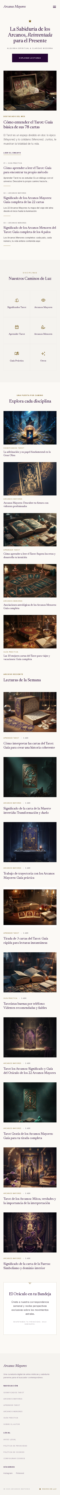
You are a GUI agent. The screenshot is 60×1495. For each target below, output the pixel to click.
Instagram (8, 1473)
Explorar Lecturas (30, 58)
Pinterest (20, 1473)
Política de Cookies (13, 1452)
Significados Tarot (13, 1393)
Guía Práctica (10, 1418)
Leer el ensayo (12, 153)
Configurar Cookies (14, 1458)
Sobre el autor (11, 1424)
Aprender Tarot (11, 1405)
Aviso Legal (9, 1439)
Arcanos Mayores (14, 7)
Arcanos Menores (13, 1411)
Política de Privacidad (15, 1446)
